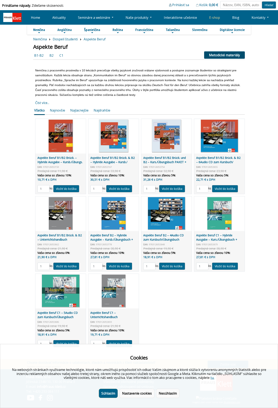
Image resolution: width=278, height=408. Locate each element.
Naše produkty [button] (137, 17)
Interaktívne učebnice (180, 17)
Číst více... (42, 103)
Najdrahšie (102, 110)
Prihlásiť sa (180, 5)
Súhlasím (108, 393)
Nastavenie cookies (137, 393)
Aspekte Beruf (95, 39)
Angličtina (64, 29)
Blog (235, 17)
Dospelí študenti (65, 39)
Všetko (39, 110)
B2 (51, 55)
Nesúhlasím (168, 393)
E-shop (214, 17)
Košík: (208, 5)
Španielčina (92, 29)
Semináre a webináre (94, 17)
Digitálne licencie (232, 29)
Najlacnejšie (79, 110)
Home (35, 17)
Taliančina (173, 29)
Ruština (118, 29)
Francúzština (144, 29)
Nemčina (39, 29)
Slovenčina (199, 29)
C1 (61, 55)
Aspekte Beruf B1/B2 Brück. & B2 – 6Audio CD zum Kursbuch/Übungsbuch (218, 162)
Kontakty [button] (259, 17)
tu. (212, 377)
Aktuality (59, 17)
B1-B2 (39, 55)
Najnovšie (57, 110)
